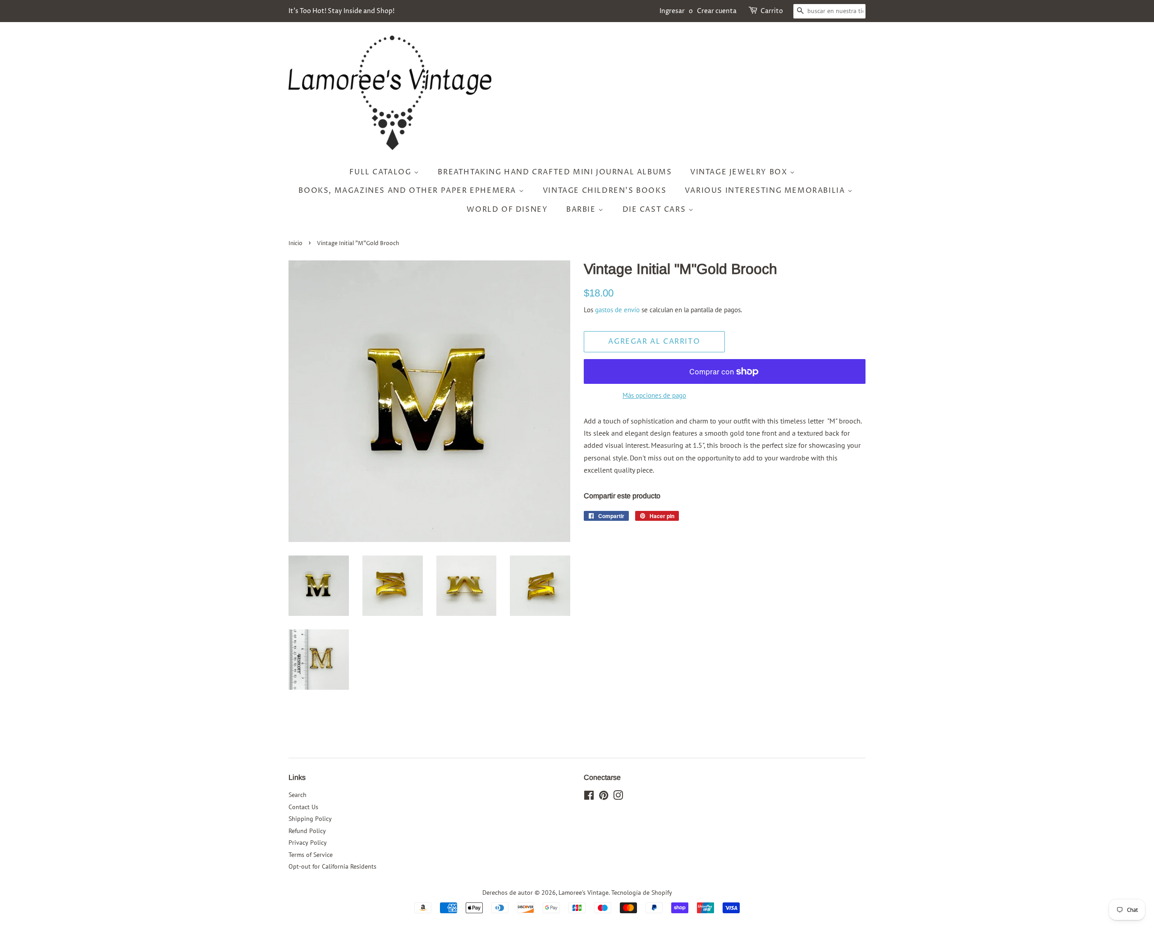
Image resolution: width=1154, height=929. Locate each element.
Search (297, 795)
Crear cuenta (717, 11)
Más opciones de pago (654, 395)
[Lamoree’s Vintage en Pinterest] (604, 797)
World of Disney (507, 209)
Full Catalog (381, 172)
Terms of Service (310, 855)
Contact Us (303, 807)
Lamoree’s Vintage (584, 892)
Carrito (771, 11)
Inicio (295, 243)
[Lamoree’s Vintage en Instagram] (618, 797)
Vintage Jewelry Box (740, 172)
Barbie (582, 209)
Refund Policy (307, 831)
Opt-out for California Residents (332, 866)
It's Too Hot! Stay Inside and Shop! (341, 11)
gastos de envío (617, 309)
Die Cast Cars (655, 209)
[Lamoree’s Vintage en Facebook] (589, 797)
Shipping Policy (310, 819)
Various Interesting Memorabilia (766, 191)
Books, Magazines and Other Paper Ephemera (408, 191)
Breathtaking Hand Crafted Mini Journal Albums (555, 172)
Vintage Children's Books (604, 191)
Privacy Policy (307, 842)
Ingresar (672, 11)
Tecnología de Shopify (641, 892)
